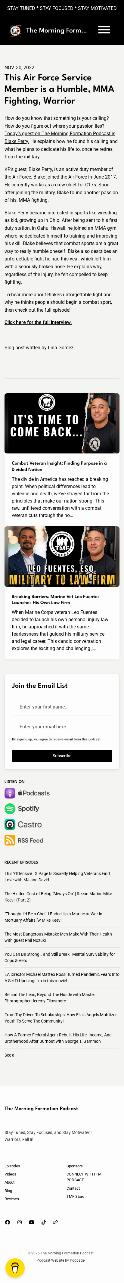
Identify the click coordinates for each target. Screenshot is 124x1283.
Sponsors (75, 1166)
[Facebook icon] (8, 1222)
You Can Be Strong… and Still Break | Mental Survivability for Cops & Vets (60, 957)
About (9, 1182)
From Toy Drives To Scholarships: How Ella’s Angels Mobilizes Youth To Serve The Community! (61, 1017)
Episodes (12, 1166)
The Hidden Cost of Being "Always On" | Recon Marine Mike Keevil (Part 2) (58, 896)
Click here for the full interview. (38, 322)
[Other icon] (56, 1222)
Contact (73, 1188)
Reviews (12, 1199)
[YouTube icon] (32, 1222)
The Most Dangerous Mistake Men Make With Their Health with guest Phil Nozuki (58, 937)
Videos (10, 1174)
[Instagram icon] (20, 1222)
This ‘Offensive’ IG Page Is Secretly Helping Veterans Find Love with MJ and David (57, 876)
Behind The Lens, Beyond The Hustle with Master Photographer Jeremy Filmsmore (50, 997)
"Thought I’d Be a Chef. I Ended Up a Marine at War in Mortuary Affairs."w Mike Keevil (53, 917)
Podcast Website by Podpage (61, 1260)
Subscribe (62, 755)
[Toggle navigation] (104, 31)
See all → (13, 1055)
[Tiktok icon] (44, 1222)
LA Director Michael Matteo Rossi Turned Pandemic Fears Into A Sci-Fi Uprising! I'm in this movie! (62, 977)
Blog (8, 1190)
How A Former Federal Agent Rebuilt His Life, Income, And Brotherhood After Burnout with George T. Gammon (58, 1038)
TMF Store (75, 1196)
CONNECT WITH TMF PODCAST (85, 1177)
